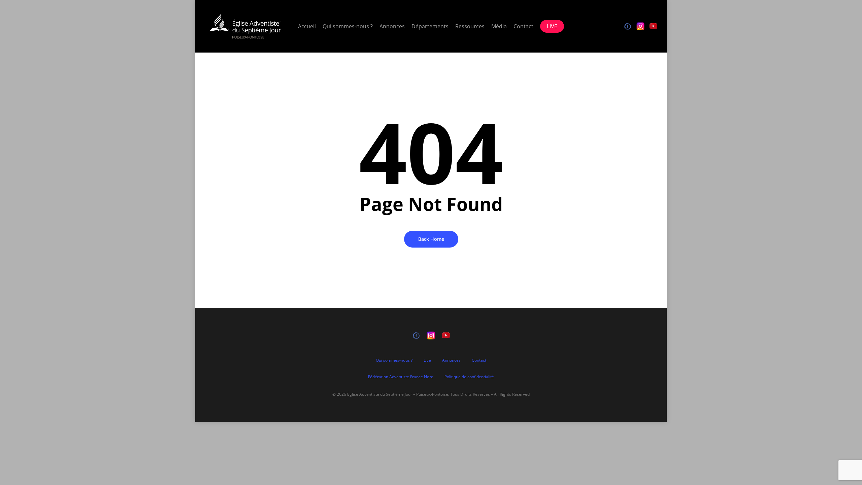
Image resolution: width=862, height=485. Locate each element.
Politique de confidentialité (469, 377)
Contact (479, 360)
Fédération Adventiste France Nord (400, 377)
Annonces (451, 360)
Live (427, 360)
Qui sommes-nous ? (394, 360)
